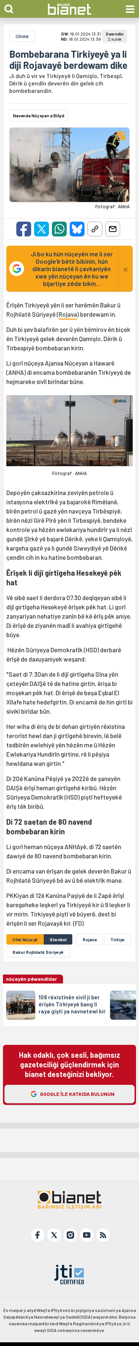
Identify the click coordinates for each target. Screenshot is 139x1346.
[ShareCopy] (94, 229)
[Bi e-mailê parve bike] (112, 229)
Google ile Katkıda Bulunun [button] (77, 1094)
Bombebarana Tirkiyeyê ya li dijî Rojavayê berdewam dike (68, 59)
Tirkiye (117, 939)
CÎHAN (22, 36)
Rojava (68, 314)
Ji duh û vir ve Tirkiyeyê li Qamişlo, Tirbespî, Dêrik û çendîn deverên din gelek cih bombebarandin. (66, 83)
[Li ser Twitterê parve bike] (41, 229)
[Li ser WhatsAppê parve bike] (59, 229)
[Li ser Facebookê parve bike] (23, 229)
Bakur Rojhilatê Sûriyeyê (38, 952)
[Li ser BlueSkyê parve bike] (77, 229)
